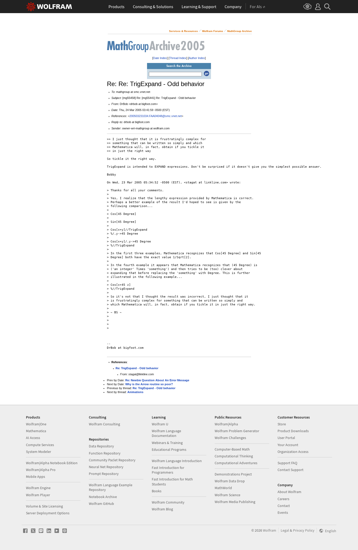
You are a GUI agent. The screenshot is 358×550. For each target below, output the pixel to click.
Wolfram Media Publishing (235, 501)
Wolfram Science (227, 495)
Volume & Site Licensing (44, 506)
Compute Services (40, 444)
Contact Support (290, 469)
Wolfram (269, 530)
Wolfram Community (168, 502)
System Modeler (38, 451)
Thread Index (177, 58)
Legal (285, 530)
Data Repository (101, 446)
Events (283, 512)
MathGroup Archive (239, 31)
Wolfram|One (36, 424)
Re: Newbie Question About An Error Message (157, 380)
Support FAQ (287, 463)
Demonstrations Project (233, 474)
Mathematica (36, 431)
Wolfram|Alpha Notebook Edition (52, 463)
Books (156, 491)
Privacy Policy (303, 530)
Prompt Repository (104, 473)
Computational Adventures (236, 463)
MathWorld (223, 487)
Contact (284, 505)
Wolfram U (160, 424)
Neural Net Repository (106, 466)
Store (282, 424)
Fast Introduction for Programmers (168, 470)
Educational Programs (169, 449)
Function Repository (105, 453)
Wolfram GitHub (101, 503)
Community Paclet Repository (112, 460)
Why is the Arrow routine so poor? (149, 384)
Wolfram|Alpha (226, 424)
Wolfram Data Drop (230, 481)
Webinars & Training (167, 442)
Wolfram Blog (162, 509)
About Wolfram (289, 491)
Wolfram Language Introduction (177, 460)
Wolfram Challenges (230, 437)
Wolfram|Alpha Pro (41, 469)
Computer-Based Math (232, 449)
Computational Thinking (234, 456)
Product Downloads (293, 431)
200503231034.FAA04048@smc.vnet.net (155, 116)
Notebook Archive (103, 496)
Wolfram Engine (38, 487)
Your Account (288, 444)
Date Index (160, 58)
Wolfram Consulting (104, 424)
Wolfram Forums (212, 31)
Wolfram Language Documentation (166, 433)
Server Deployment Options (47, 513)
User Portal (286, 437)
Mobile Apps (35, 476)
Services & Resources (183, 31)
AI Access (33, 437)
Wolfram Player (38, 495)
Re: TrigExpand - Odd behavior (137, 368)
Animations (135, 392)
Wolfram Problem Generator (237, 431)
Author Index (197, 58)
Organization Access (293, 451)
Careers (283, 498)
